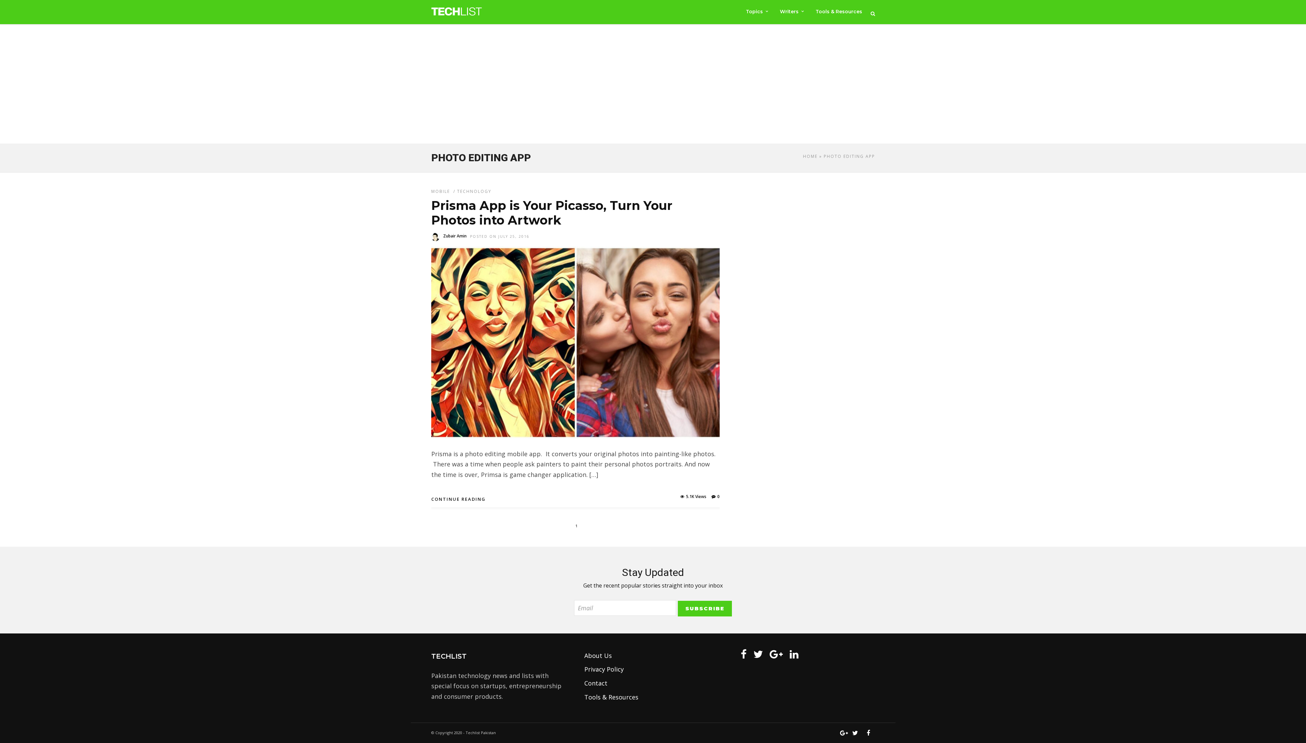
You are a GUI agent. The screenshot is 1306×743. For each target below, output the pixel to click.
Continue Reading (458, 499)
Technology (474, 191)
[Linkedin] (794, 654)
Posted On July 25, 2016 (500, 236)
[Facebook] (744, 654)
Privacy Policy (604, 669)
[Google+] (776, 654)
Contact (595, 683)
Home (810, 156)
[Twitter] (758, 654)
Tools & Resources (839, 12)
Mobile (440, 191)
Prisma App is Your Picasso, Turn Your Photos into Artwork (551, 213)
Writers (789, 12)
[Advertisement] (653, 85)
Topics (754, 12)
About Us (598, 655)
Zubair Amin (455, 236)
